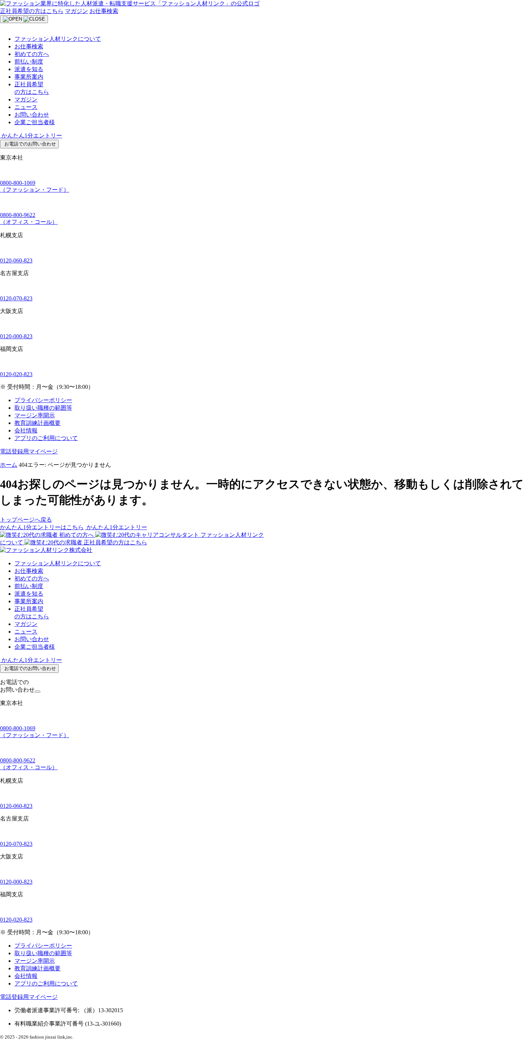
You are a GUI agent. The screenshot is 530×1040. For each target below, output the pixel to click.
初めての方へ (31, 54)
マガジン (76, 11)
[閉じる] (37, 692)
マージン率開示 (34, 415)
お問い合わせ (31, 115)
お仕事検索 (103, 11)
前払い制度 (28, 61)
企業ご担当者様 (34, 122)
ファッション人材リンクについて (57, 39)
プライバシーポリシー (43, 400)
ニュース (25, 107)
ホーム (8, 465)
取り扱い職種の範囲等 (43, 408)
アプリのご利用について (46, 438)
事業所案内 (28, 77)
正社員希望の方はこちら (31, 11)
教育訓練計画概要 (37, 423)
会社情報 (25, 430)
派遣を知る (28, 69)
